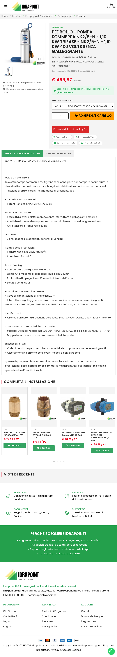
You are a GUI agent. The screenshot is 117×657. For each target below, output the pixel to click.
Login (6, 621)
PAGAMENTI (21, 509)
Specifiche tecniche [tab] (58, 153)
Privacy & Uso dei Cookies (65, 650)
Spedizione (49, 616)
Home (5, 16)
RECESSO (77, 492)
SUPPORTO (78, 509)
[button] (111, 7)
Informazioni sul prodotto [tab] (22, 153)
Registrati (9, 626)
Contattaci (10, 616)
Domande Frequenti (93, 616)
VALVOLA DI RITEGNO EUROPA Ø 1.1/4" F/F (14, 434)
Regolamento (89, 621)
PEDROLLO (57, 27)
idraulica (16, 16)
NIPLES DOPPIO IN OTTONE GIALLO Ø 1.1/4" (42, 435)
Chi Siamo (9, 611)
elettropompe (65, 16)
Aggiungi (15, 445)
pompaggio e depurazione (39, 16)
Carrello (86, 611)
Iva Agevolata (50, 626)
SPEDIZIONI (20, 492)
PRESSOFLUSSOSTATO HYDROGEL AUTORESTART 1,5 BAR (102, 436)
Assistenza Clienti (92, 626)
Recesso (47, 621)
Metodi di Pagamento (55, 611)
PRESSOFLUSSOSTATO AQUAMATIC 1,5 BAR (73, 434)
